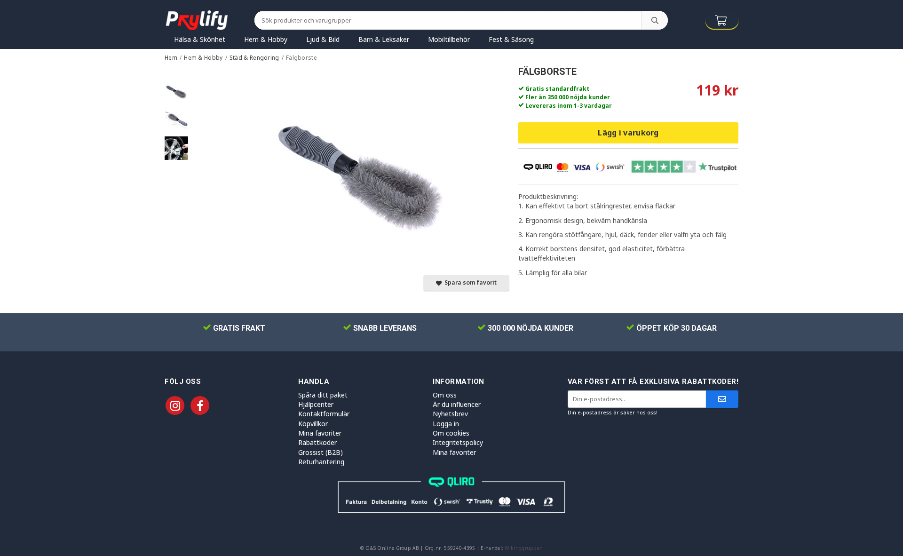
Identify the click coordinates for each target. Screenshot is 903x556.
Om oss (445, 394)
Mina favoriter (319, 433)
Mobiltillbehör (449, 39)
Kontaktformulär (323, 413)
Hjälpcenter (315, 404)
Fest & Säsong (511, 39)
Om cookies (451, 433)
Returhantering (321, 461)
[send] (722, 399)
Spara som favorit (469, 282)
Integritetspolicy (458, 442)
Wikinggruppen (524, 548)
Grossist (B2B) (320, 452)
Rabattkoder (317, 442)
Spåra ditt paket (323, 394)
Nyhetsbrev (450, 413)
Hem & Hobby (265, 39)
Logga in (446, 423)
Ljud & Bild (323, 39)
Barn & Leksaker (383, 39)
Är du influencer (457, 404)
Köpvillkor (313, 423)
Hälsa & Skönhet (199, 39)
